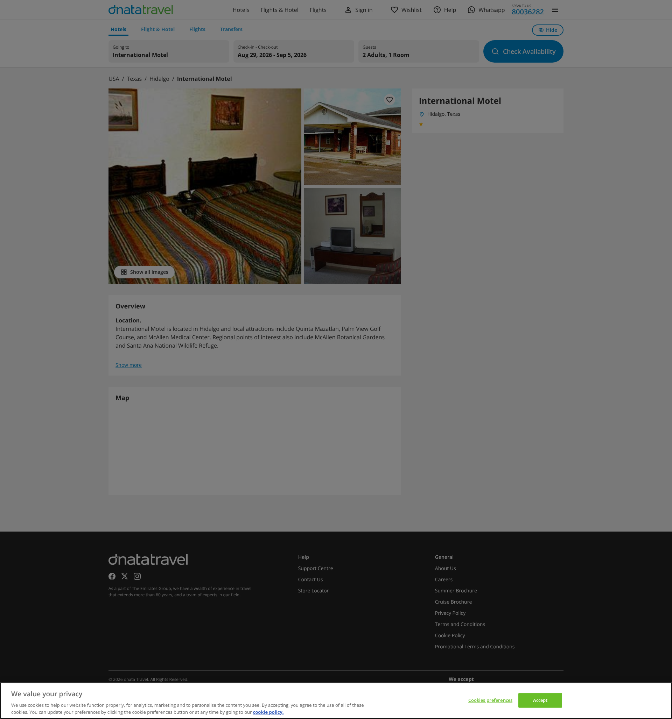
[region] (336, 701)
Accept (540, 700)
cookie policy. (268, 712)
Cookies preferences (490, 700)
